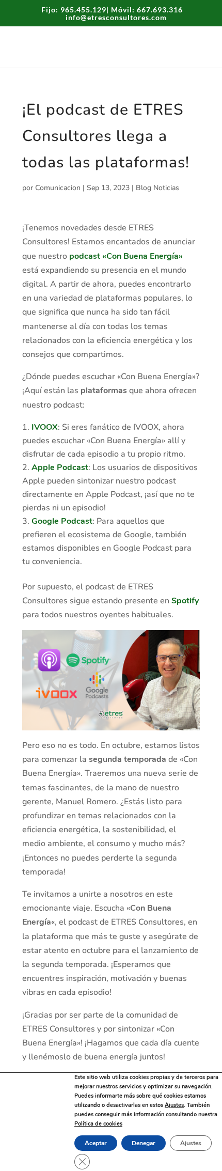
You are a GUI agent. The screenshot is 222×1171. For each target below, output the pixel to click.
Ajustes (174, 1105)
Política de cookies (98, 1124)
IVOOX (44, 427)
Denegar (143, 1143)
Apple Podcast (59, 467)
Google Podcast (61, 521)
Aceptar (96, 1143)
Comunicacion (58, 188)
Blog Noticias (157, 188)
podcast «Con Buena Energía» (126, 256)
